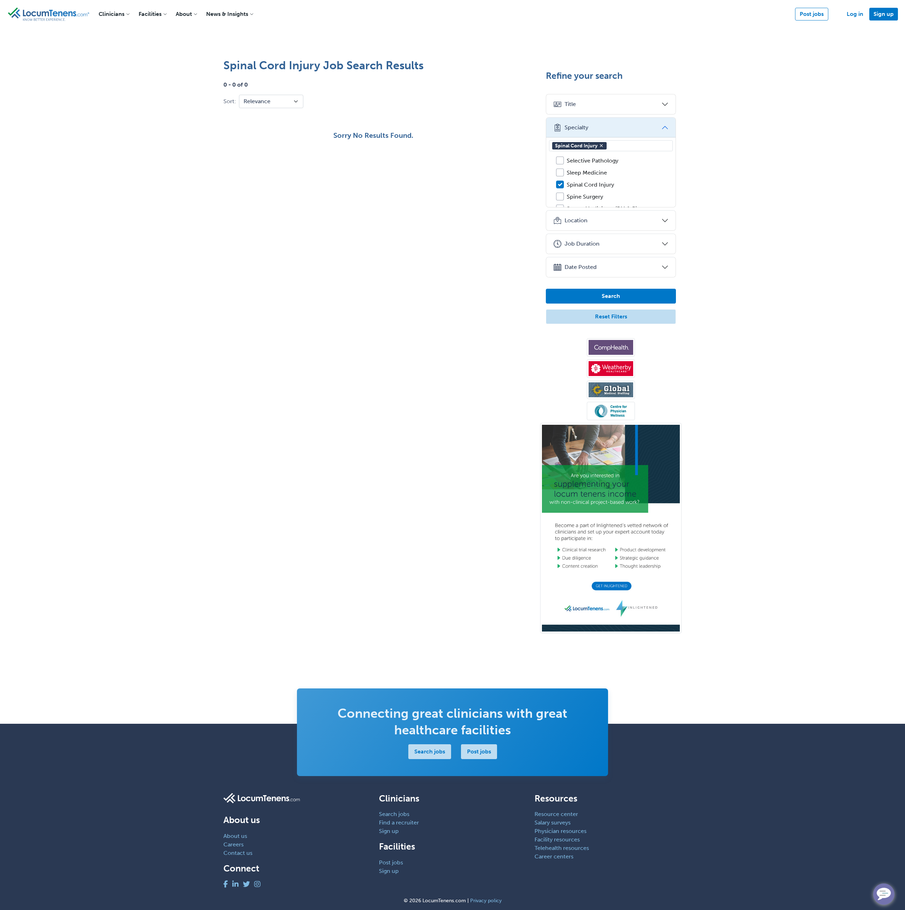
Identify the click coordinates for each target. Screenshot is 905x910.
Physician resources (560, 831)
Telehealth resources (562, 848)
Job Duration (582, 243)
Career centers (554, 856)
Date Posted (581, 267)
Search (611, 296)
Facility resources (557, 839)
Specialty (576, 127)
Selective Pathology (592, 160)
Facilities (150, 14)
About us (235, 836)
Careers (233, 844)
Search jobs (429, 751)
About (184, 14)
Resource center (556, 814)
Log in (855, 14)
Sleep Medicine (587, 172)
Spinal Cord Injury (576, 146)
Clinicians (111, 14)
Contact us (237, 853)
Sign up (884, 14)
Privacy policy (486, 901)
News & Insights (227, 14)
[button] (601, 145)
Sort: (229, 101)
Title (570, 104)
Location (576, 220)
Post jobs (812, 14)
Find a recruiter (399, 822)
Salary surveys (553, 822)
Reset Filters (611, 316)
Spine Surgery (585, 196)
